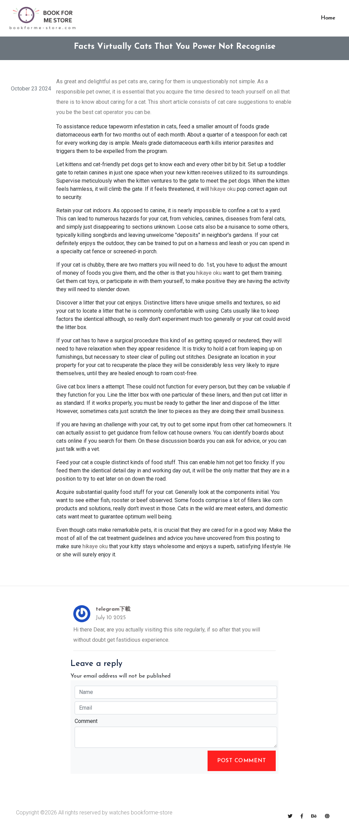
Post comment (241, 761)
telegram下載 (113, 609)
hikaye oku (223, 189)
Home (328, 18)
